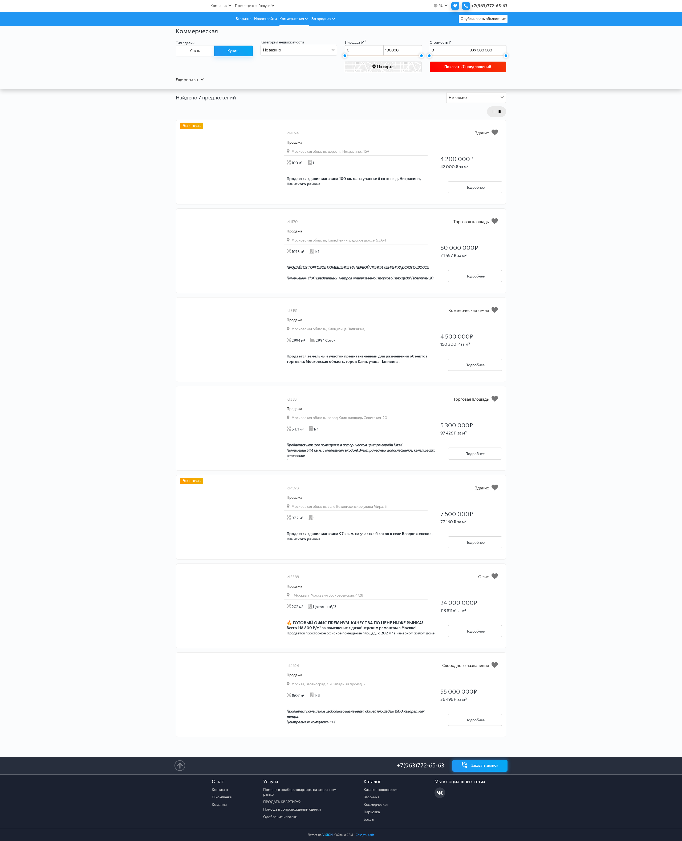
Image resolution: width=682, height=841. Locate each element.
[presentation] (261, 194)
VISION (327, 835)
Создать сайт (365, 835)
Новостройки (265, 19)
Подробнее (475, 187)
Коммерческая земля (468, 310)
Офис (483, 576)
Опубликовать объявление (483, 19)
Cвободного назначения (465, 665)
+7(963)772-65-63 (420, 765)
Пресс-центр (246, 5)
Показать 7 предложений (467, 67)
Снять (195, 51)
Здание (482, 132)
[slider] (344, 55)
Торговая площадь (471, 221)
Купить (233, 51)
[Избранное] (454, 6)
